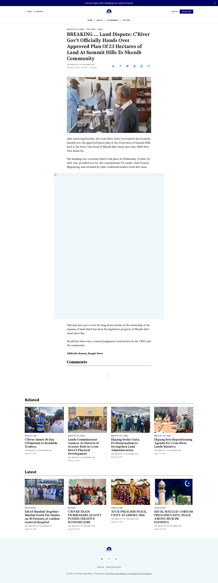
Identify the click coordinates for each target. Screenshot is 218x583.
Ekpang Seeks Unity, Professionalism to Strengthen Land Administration (125, 445)
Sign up (100, 567)
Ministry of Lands (75, 29)
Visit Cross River (113, 567)
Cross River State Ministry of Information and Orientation (128, 574)
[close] (215, 3)
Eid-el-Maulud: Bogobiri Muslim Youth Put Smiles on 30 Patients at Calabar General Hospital (42, 517)
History (126, 20)
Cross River (30, 508)
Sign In (174, 11)
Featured (91, 29)
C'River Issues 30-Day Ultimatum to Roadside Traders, (41, 443)
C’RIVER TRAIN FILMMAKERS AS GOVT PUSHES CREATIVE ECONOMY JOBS (84, 517)
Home (90, 20)
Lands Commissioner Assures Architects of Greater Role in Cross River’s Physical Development (83, 447)
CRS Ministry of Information (80, 65)
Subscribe (186, 11)
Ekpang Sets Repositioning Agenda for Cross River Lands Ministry (173, 443)
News (100, 29)
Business (72, 508)
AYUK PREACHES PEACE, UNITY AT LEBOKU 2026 (129, 513)
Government (113, 20)
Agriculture (31, 436)
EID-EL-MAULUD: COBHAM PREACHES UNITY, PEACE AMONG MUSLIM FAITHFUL (173, 517)
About (100, 20)
